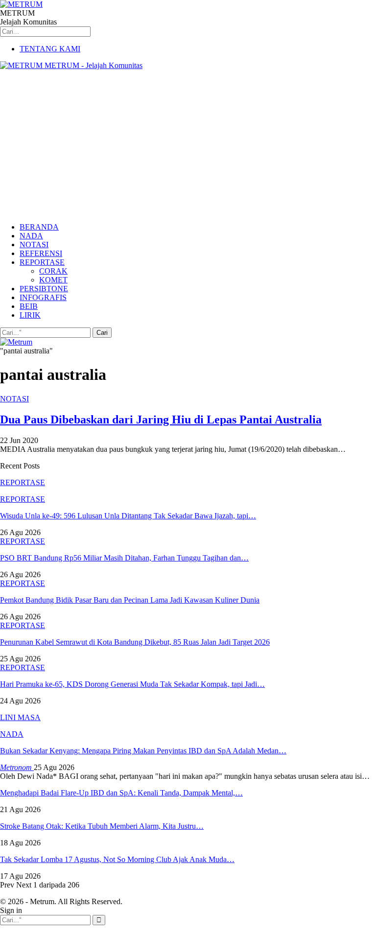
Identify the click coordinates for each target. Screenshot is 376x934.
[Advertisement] (188, 146)
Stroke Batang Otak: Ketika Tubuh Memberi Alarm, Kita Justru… (102, 826)
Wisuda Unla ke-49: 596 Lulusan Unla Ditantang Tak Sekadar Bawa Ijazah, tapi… (128, 516)
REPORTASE (42, 262)
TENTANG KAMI (50, 49)
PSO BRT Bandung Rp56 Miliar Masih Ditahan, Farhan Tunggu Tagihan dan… (124, 558)
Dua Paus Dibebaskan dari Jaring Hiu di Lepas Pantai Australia (161, 419)
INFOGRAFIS (43, 297)
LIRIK (30, 315)
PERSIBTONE (44, 288)
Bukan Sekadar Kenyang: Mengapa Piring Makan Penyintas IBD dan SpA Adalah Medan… (143, 751)
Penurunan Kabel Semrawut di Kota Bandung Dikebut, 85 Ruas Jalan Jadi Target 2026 (135, 642)
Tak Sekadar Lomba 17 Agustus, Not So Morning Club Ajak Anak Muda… (117, 859)
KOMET (53, 280)
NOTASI (34, 244)
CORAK (53, 271)
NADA (31, 236)
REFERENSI (41, 253)
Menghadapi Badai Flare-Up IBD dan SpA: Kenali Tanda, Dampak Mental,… (121, 793)
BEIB (29, 306)
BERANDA (39, 227)
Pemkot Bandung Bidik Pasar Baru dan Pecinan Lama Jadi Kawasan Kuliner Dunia (129, 600)
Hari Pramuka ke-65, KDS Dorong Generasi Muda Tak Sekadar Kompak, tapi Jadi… (132, 684)
